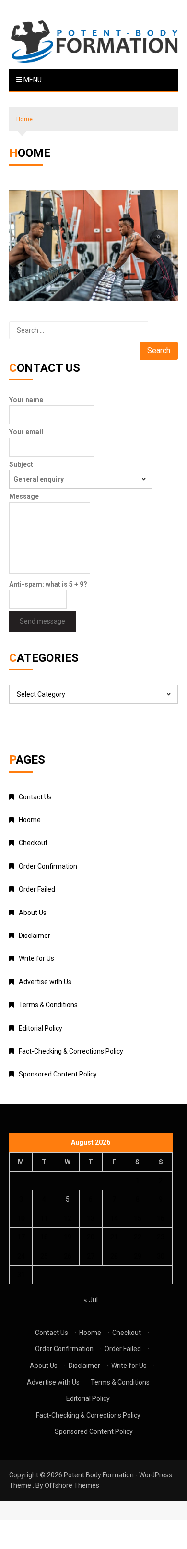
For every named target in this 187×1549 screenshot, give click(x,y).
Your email (26, 432)
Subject (21, 464)
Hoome (30, 820)
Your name (26, 400)
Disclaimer (34, 935)
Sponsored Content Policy (58, 1074)
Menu (32, 80)
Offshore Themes (72, 1485)
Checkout (33, 843)
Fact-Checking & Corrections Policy (71, 1051)
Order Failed (37, 889)
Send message (42, 621)
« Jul (91, 1299)
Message (24, 496)
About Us (33, 912)
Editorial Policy (40, 1028)
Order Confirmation (48, 866)
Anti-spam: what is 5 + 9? (48, 584)
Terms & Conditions (48, 1005)
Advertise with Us (45, 982)
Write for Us (36, 958)
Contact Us (35, 797)
